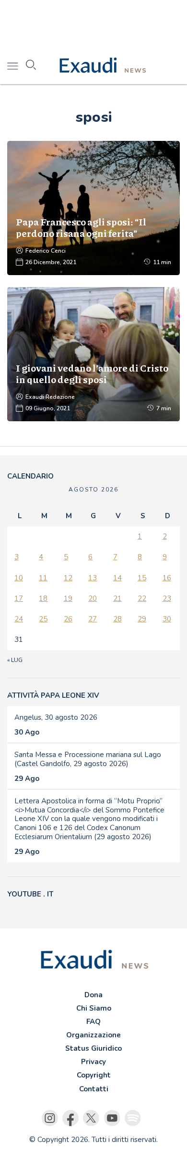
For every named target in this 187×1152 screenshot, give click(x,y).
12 (68, 578)
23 (167, 598)
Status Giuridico (93, 1048)
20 (92, 598)
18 (43, 598)
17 (18, 598)
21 (117, 598)
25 (43, 619)
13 (92, 578)
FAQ (93, 1021)
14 (117, 578)
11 (43, 578)
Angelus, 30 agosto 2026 (55, 717)
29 (142, 619)
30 (167, 619)
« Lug (15, 660)
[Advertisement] (93, 24)
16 (167, 578)
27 (92, 619)
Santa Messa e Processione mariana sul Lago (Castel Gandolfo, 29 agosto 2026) (87, 759)
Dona (93, 995)
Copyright (94, 1075)
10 (18, 578)
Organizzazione (93, 1035)
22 (142, 598)
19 (68, 598)
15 (142, 578)
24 (18, 619)
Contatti (93, 1089)
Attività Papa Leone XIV (53, 695)
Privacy (93, 1062)
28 (117, 619)
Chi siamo (93, 1008)
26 (68, 619)
